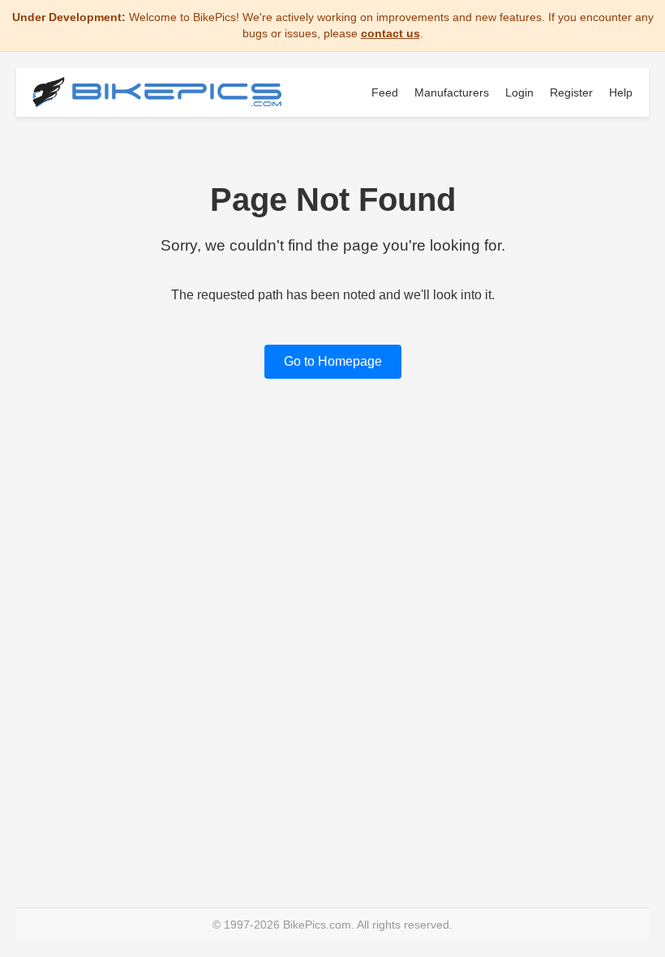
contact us (390, 33)
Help (621, 92)
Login (519, 92)
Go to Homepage (333, 361)
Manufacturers (451, 92)
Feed (384, 92)
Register (571, 92)
